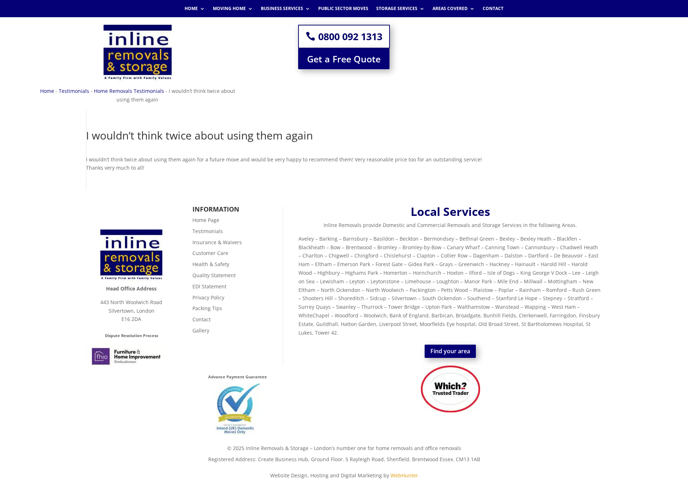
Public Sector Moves (343, 8)
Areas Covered (450, 8)
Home (191, 8)
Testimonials (74, 91)
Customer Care (210, 253)
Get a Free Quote (344, 59)
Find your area (450, 351)
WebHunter (404, 475)
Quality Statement (214, 275)
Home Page (205, 220)
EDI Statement (209, 286)
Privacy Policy (208, 297)
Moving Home (229, 8)
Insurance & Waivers (217, 242)
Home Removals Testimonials (129, 91)
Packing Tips (207, 308)
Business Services (282, 8)
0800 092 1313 (350, 36)
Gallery (200, 330)
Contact (493, 8)
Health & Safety (210, 264)
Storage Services (396, 8)
